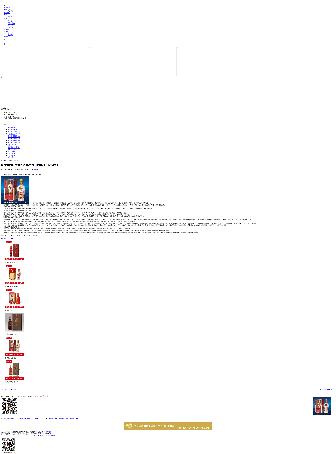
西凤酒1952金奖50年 (14, 137)
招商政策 (7, 9)
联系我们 (7, 37)
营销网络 (10, 11)
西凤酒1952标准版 (13, 129)
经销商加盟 (11, 24)
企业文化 (10, 33)
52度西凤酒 (11, 153)
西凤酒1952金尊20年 (14, 131)
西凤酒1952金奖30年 (14, 133)
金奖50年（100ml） (14, 144)
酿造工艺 (7, 14)
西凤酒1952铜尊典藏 (14, 138)
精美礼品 (10, 157)
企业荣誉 (7, 29)
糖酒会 (10, 20)
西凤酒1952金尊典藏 (14, 140)
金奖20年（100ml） (14, 148)
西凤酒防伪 (54, 420)
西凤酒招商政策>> (327, 389)
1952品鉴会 (11, 22)
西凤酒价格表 (83, 2)
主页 (8, 160)
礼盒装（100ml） (13, 149)
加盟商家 (7, 13)
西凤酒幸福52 (12, 127)
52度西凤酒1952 (13, 135)
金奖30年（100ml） (14, 146)
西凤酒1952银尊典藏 (14, 142)
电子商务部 (47, 432)
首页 (5, 5)
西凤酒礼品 (25, 420)
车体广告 (10, 25)
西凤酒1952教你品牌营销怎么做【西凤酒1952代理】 (65, 418)
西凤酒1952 (35, 170)
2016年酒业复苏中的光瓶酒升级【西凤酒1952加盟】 (22, 418)
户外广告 (10, 27)
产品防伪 (10, 16)
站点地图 (52, 435)
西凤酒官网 (74, 2)
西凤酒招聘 (69, 420)
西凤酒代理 (8, 174)
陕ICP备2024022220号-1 (41, 435)
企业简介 (7, 31)
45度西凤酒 (11, 151)
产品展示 (7, 7)
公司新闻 (3, 420)
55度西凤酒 (11, 155)
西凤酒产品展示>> (9, 389)
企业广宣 (7, 18)
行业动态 (14, 160)
